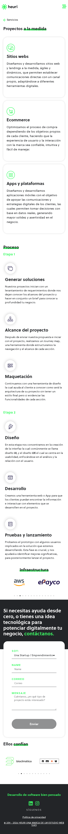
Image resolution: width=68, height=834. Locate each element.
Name (16, 665)
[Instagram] (37, 803)
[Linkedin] (30, 803)
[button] (14, 595)
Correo (18, 679)
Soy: (15, 651)
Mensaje (19, 693)
